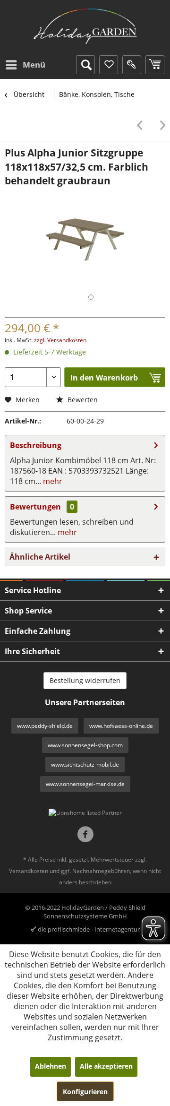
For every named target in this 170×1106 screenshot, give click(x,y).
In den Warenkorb (104, 377)
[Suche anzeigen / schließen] (85, 64)
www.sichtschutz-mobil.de (85, 764)
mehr (51, 481)
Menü (34, 64)
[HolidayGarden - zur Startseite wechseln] (85, 26)
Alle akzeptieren (106, 1066)
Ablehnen (50, 1066)
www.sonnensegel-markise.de (85, 784)
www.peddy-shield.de (45, 726)
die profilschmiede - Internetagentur (89, 929)
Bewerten (82, 399)
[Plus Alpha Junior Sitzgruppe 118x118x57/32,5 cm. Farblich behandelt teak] (142, 125)
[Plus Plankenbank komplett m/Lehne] (160, 125)
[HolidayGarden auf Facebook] (85, 835)
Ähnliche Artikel (39, 557)
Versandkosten (28, 871)
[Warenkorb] (154, 64)
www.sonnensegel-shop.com (85, 745)
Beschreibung (35, 445)
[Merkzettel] (108, 64)
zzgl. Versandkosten (60, 340)
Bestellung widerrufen (85, 680)
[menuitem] (25, 64)
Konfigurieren (85, 1091)
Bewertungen (35, 506)
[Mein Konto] (131, 64)
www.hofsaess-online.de (121, 726)
